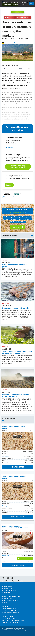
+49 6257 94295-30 (13, 608)
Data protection (6, 592)
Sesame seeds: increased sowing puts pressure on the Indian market (17, 352)
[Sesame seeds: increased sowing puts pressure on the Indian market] (17, 335)
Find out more (16, 227)
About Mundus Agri (8, 581)
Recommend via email (11, 197)
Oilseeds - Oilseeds (17, 12)
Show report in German (11, 43)
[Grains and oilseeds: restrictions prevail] (17, 248)
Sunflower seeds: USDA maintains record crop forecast (15, 395)
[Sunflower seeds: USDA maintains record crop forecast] (17, 378)
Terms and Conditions (9, 590)
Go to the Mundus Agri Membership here (18, 166)
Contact (20, 581)
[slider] (13, 69)
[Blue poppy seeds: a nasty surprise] (17, 291)
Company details (7, 588)
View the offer (17, 467)
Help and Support (7, 586)
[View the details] (17, 441)
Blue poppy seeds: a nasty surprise (16, 308)
